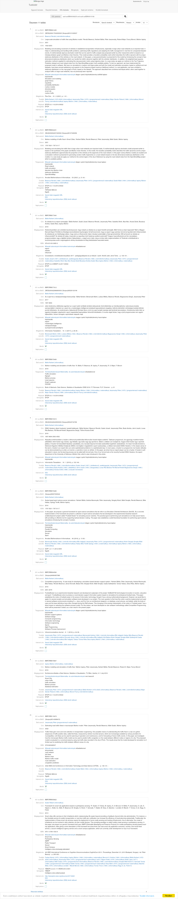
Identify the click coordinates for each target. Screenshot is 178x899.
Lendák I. (66, 866)
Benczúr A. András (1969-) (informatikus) (116, 857)
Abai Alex (67, 261)
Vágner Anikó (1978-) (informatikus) (112, 859)
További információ (147, 895)
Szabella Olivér (59, 261)
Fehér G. (129, 866)
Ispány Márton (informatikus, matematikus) (59, 664)
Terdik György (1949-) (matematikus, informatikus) (100, 544)
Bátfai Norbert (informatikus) (54, 136)
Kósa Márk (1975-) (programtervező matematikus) (122, 864)
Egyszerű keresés (37, 10)
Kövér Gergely (128, 541)
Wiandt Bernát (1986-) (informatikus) (82, 866)
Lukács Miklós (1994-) (69, 334)
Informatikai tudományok (67, 74)
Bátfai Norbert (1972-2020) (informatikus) (58, 99)
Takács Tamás (78, 639)
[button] (145, 22)
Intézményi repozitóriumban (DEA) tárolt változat (61, 114)
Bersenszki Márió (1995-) (53, 334)
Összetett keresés (51, 10)
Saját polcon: (40, 120)
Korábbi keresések (102, 10)
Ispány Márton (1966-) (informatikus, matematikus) (80, 101)
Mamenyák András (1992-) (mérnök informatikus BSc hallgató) (65, 541)
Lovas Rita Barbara (105, 467)
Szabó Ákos (95, 261)
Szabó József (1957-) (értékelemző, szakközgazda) (62, 259)
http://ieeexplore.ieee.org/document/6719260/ (60, 876)
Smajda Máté (138, 541)
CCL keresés (64, 10)
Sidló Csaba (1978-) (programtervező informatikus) (71, 861)
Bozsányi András (85, 261)
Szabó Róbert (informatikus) (54, 803)
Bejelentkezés (137, 1)
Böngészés (74, 10)
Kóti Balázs (107, 637)
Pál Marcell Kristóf (118, 467)
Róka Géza (87, 639)
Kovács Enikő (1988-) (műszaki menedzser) (68, 470)
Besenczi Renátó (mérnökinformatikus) (57, 36)
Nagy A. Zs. (122, 866)
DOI (46, 112)
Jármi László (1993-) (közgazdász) (87, 467)
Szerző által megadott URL (54, 110)
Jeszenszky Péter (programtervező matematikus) (61, 722)
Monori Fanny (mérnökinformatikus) (85, 392)
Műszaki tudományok (52, 74)
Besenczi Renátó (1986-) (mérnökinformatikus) (60, 181)
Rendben (168, 895)
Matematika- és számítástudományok (72, 372)
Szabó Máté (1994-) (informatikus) (125, 181)
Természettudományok (52, 372)
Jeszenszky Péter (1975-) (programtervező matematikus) (91, 99)
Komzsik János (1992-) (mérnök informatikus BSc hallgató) (84, 637)
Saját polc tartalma (87, 10)
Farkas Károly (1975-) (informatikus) (57, 857)
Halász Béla (80, 544)
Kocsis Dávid (75, 261)
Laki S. (98, 859)
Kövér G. (131, 861)
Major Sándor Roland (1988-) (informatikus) (124, 99)
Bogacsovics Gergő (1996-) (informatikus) (121, 334)
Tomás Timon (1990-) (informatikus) (106, 866)
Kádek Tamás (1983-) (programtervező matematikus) (87, 864)
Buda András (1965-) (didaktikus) (65, 467)
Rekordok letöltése (37, 892)
